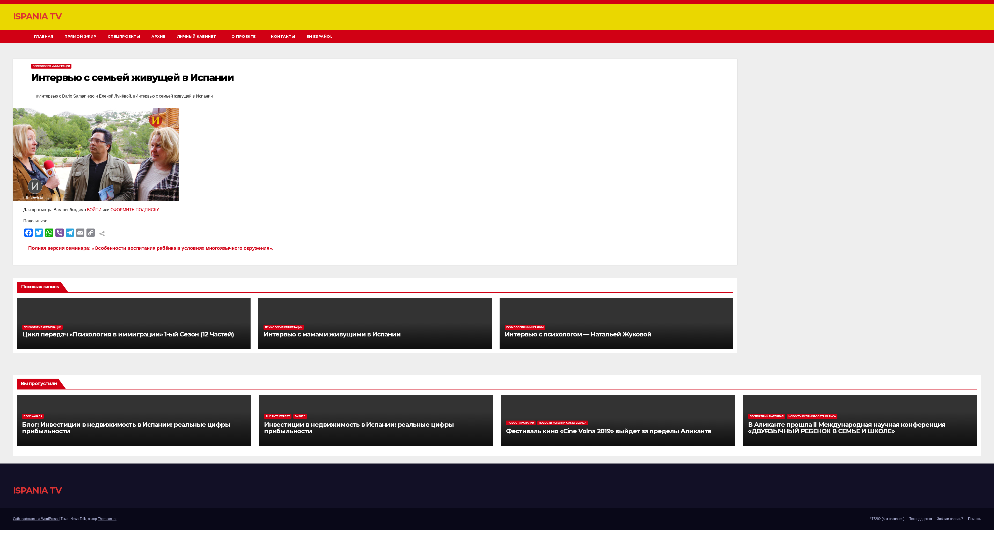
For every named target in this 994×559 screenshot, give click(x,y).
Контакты (283, 36)
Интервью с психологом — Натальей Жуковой (578, 334)
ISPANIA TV (37, 16)
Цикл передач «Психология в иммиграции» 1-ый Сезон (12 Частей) (128, 334)
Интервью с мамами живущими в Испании (332, 334)
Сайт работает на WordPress (36, 519)
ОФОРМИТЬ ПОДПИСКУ (135, 210)
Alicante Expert (278, 416)
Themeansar (107, 519)
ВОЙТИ (94, 210)
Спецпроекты (124, 36)
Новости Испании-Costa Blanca (562, 422)
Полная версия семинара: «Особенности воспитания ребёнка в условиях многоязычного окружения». (150, 248)
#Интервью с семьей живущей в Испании (173, 96)
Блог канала (33, 416)
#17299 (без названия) (887, 519)
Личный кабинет (197, 36)
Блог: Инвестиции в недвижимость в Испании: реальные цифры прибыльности (126, 428)
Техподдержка (920, 519)
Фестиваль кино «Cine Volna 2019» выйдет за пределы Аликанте (608, 431)
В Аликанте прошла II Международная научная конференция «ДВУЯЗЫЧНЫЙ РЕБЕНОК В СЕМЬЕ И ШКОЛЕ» (847, 428)
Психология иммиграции (51, 66)
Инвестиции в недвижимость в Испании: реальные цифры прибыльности (359, 428)
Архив (158, 36)
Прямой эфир (80, 36)
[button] (967, 36)
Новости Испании (521, 422)
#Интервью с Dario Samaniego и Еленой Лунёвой (83, 96)
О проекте (244, 36)
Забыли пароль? (950, 519)
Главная (43, 36)
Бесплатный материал (767, 416)
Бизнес (300, 416)
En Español (319, 36)
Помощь (974, 519)
